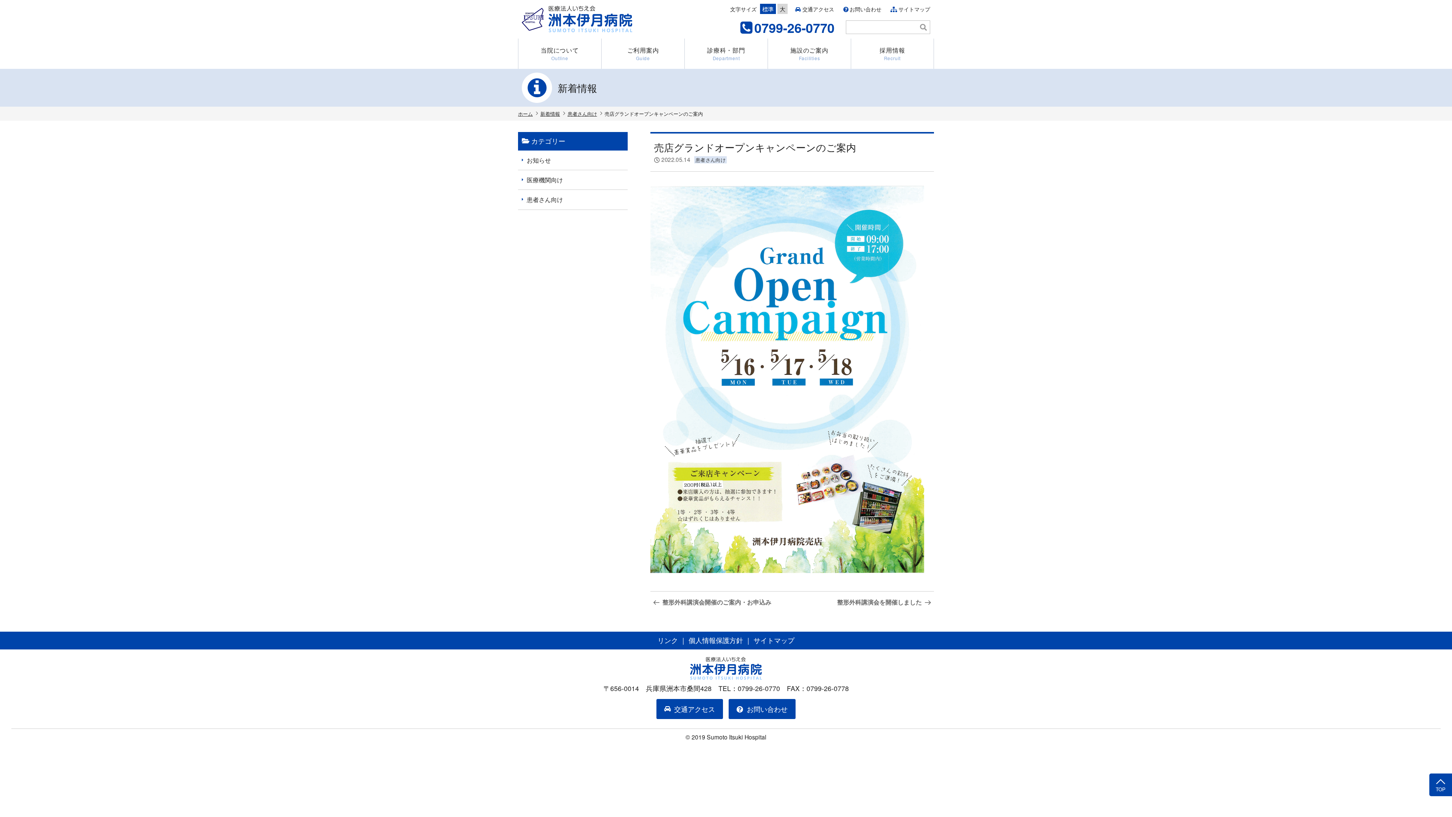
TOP (1441, 789)
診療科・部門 (726, 53)
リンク (668, 640)
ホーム (525, 113)
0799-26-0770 (794, 28)
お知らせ (539, 160)
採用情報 (892, 53)
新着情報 (550, 113)
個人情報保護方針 (716, 640)
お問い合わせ (865, 9)
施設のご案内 (809, 53)
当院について (560, 53)
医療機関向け (545, 180)
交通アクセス (818, 9)
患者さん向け (582, 113)
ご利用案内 (643, 53)
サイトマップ (914, 9)
